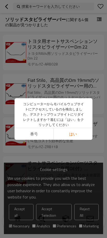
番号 (34, 134)
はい (73, 134)
